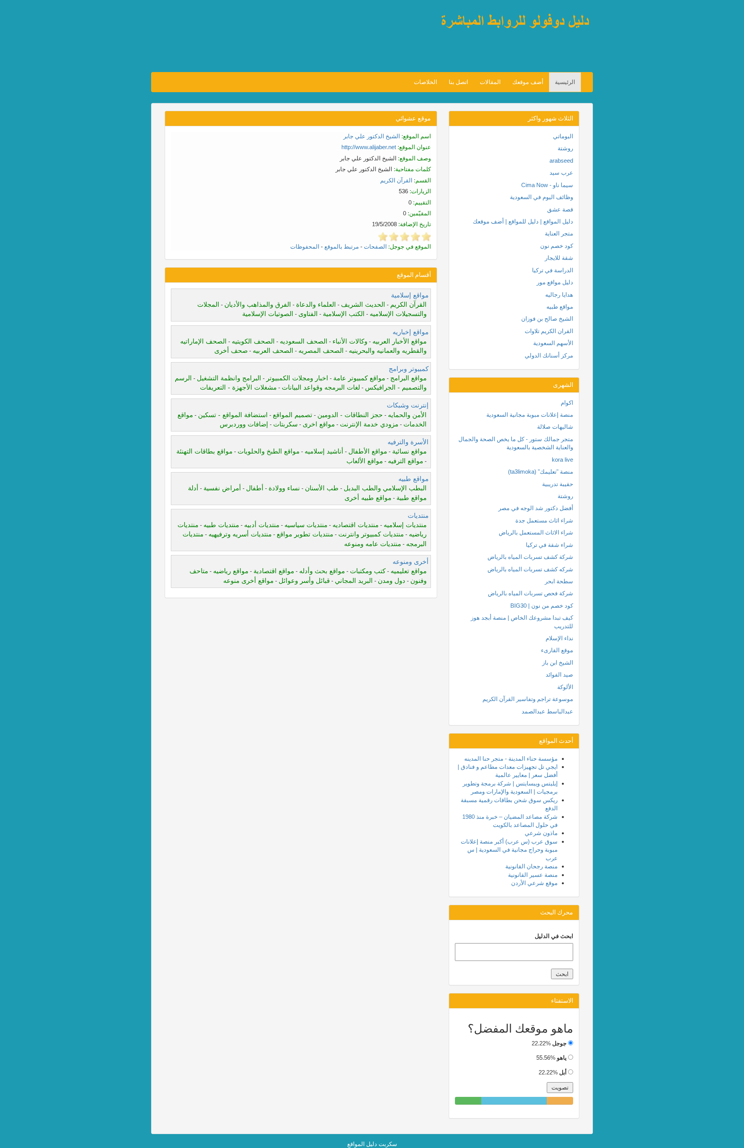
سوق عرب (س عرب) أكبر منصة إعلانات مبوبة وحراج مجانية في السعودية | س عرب (509, 849)
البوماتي (563, 136)
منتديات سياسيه (305, 525)
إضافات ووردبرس (244, 424)
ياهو (562, 1057)
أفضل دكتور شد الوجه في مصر (535, 508)
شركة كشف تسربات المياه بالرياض (530, 556)
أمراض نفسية (222, 488)
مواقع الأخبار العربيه (399, 341)
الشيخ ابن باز (557, 662)
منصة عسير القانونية (533, 874)
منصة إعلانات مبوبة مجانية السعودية (529, 414)
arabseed (561, 160)
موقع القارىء (557, 650)
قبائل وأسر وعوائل (304, 580)
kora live (562, 459)
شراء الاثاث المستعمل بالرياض (536, 532)
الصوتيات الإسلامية (267, 314)
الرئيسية (565, 82)
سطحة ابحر (559, 581)
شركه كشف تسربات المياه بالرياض (530, 569)
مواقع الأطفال (367, 451)
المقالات (490, 82)
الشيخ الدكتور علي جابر (371, 136)
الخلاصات (425, 82)
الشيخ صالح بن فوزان (547, 318)
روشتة (565, 148)
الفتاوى (308, 314)
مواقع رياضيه (230, 571)
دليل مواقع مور (555, 282)
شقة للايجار (559, 257)
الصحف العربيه (273, 350)
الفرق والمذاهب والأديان (257, 304)
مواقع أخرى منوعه (248, 580)
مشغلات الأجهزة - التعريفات (238, 387)
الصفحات (375, 246)
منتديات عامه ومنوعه (372, 544)
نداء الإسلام (559, 638)
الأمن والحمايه (407, 415)
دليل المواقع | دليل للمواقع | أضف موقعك (523, 221)
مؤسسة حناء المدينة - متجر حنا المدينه (511, 758)
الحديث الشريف (363, 304)
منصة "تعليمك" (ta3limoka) (540, 471)
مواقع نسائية (409, 451)
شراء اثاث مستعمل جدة (544, 520)
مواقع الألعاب (364, 461)
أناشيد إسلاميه (324, 451)
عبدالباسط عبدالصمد (547, 711)
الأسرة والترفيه (408, 442)
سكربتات (285, 424)
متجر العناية (559, 233)
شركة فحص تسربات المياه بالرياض (530, 593)
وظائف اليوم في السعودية (541, 197)
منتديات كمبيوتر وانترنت (371, 534)
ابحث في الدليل (554, 936)
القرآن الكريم (396, 180)
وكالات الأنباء (349, 341)
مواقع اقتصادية (273, 571)
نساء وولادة (284, 488)
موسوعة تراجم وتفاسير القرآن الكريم (527, 699)
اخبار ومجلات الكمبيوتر (297, 378)
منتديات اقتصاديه (355, 525)
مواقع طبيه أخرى (367, 498)
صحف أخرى (231, 350)
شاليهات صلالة (555, 426)
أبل (563, 1072)
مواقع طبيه (413, 479)
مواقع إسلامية (410, 295)
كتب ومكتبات (368, 571)
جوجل (559, 1043)
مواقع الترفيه (405, 461)
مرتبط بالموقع (341, 246)
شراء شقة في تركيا (549, 544)
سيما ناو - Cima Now (547, 185)
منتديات (418, 515)
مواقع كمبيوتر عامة (359, 378)
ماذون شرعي (541, 833)
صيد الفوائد (559, 674)
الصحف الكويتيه (253, 341)
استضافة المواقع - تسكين (233, 415)
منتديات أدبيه (261, 525)
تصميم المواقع (292, 415)
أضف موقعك (527, 82)
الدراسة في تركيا (552, 270)
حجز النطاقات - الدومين (350, 415)
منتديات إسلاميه (405, 525)
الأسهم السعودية (553, 343)
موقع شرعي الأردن (534, 883)
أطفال (255, 488)
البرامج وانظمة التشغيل (229, 378)
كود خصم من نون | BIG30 (541, 605)
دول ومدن (391, 580)
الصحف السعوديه (303, 341)
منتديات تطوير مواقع (305, 534)
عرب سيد (561, 172)
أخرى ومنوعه (411, 561)
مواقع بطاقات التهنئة (204, 451)
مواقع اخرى (319, 424)
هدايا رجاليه (559, 294)
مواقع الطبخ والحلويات (269, 451)
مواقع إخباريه (411, 332)
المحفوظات (304, 246)
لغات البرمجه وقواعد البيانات (321, 387)
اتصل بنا (458, 82)
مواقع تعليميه (409, 571)
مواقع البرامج (408, 378)
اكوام (567, 402)
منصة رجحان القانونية (531, 866)
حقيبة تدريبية (557, 484)
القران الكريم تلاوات (549, 331)
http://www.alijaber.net (368, 147)
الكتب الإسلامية (344, 314)
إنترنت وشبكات (408, 405)
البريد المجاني (354, 580)
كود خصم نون (556, 245)
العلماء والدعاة (316, 304)
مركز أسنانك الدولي (549, 355)
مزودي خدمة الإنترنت (369, 424)
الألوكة (565, 687)
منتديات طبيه (221, 525)
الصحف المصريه (321, 350)
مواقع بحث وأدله (322, 571)
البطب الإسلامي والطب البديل (385, 488)
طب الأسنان (322, 488)
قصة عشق (560, 209)
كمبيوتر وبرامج (409, 369)
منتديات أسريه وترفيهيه (240, 534)
